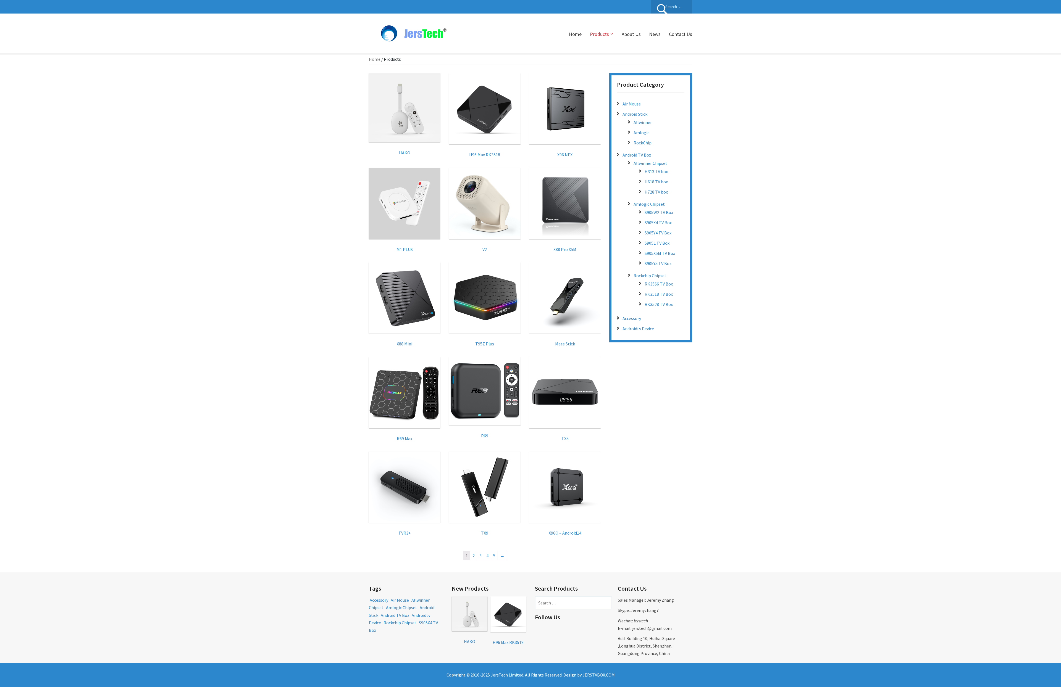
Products (599, 34)
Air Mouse (632, 104)
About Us (631, 34)
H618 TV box (656, 181)
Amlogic (641, 132)
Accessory (632, 318)
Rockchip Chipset (650, 275)
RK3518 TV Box (659, 294)
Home (575, 34)
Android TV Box (637, 155)
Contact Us (680, 34)
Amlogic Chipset (649, 204)
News (655, 34)
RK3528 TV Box (659, 304)
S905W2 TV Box (659, 212)
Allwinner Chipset (650, 163)
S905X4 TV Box (658, 222)
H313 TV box (656, 171)
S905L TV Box (657, 243)
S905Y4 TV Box (658, 233)
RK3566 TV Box (659, 284)
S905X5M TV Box (660, 253)
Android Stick (635, 114)
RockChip (643, 143)
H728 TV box (656, 192)
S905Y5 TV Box (658, 263)
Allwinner (643, 122)
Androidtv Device (638, 328)
